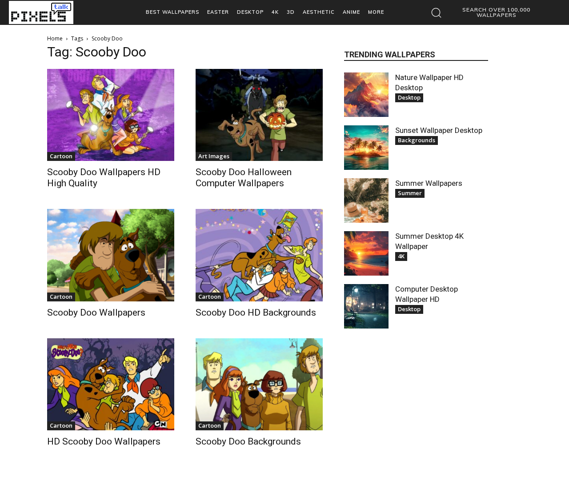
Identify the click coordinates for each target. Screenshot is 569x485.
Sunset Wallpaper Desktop (438, 130)
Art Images (213, 156)
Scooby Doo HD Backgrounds (256, 312)
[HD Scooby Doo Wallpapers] (110, 384)
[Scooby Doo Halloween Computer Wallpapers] (259, 115)
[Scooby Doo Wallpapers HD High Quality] (110, 115)
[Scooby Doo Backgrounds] (259, 384)
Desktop (409, 97)
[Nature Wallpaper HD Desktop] (366, 94)
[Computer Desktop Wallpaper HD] (366, 306)
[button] (487, 12)
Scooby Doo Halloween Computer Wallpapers (244, 177)
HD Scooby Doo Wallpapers (103, 441)
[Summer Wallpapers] (366, 200)
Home (55, 38)
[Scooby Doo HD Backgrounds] (259, 255)
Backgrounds (416, 140)
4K (401, 256)
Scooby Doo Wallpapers (96, 312)
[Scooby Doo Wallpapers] (110, 255)
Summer (410, 193)
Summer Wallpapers (428, 183)
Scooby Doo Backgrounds (248, 441)
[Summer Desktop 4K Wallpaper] (366, 253)
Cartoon (61, 156)
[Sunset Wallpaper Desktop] (366, 147)
